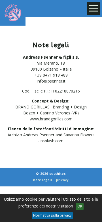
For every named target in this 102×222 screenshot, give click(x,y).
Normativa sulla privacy (52, 215)
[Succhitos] (13, 13)
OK (79, 206)
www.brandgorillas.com (51, 119)
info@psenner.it (51, 81)
